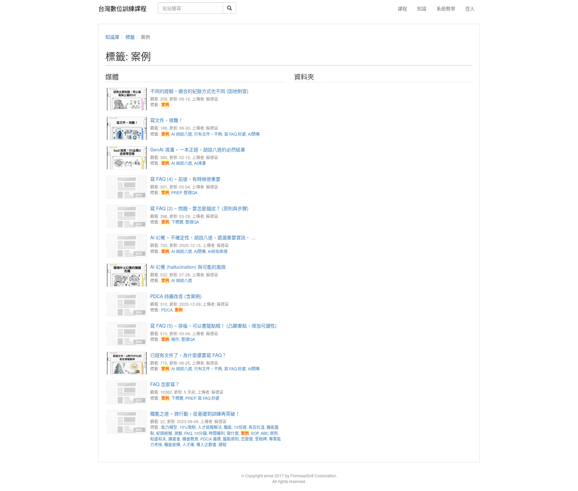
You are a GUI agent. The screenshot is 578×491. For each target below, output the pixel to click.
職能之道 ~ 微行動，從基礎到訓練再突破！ (195, 413)
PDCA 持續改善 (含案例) (176, 296)
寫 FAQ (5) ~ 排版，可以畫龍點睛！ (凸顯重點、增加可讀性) (213, 325)
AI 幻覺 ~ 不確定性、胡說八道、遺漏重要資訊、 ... (203, 237)
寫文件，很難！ (166, 120)
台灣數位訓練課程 (122, 8)
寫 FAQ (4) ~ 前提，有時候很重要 (185, 178)
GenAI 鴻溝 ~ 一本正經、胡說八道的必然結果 (197, 149)
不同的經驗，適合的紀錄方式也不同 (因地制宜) (199, 91)
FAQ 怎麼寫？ (165, 384)
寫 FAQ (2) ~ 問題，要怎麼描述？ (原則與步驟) (199, 208)
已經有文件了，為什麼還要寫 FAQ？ (188, 355)
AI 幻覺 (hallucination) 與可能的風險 (188, 266)
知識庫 (112, 36)
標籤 (130, 36)
